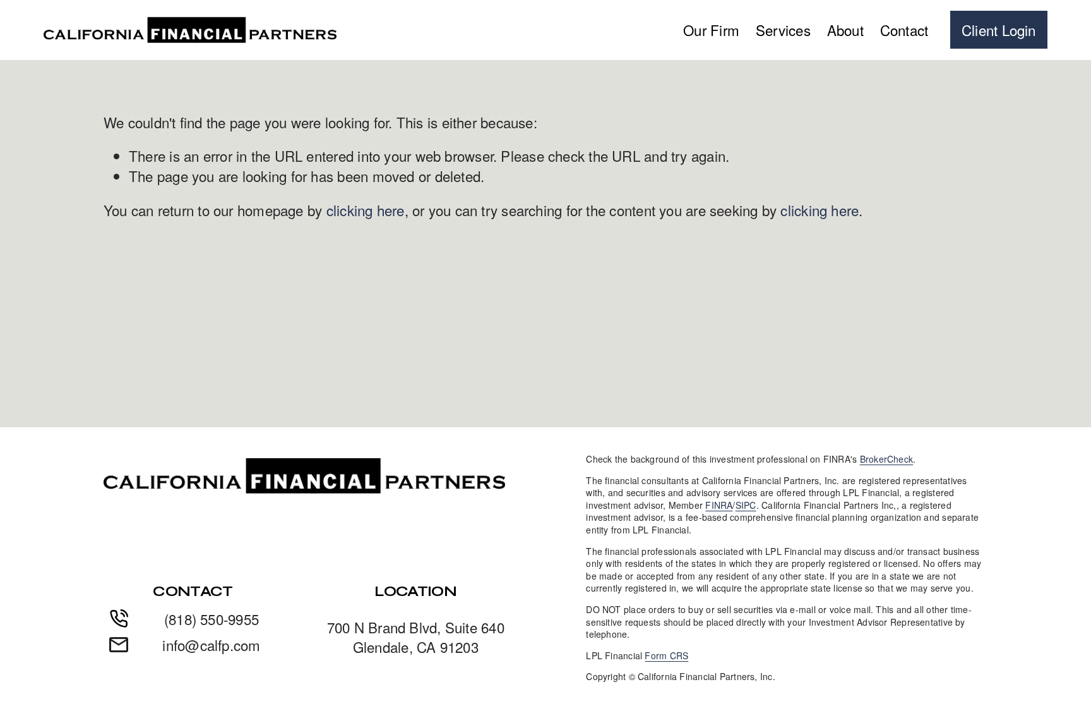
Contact (904, 30)
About (845, 30)
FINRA (718, 505)
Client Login (999, 30)
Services (783, 30)
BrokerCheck (886, 459)
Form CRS (666, 656)
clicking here (365, 210)
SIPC (746, 505)
